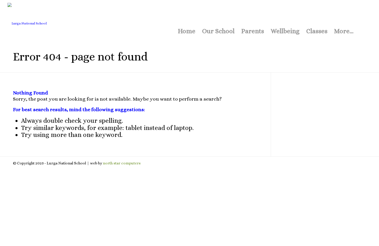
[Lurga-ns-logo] (63, 20)
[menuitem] (187, 15)
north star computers (122, 163)
